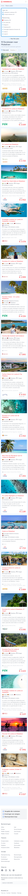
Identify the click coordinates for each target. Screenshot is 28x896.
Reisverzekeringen (5, 861)
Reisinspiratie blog (5, 854)
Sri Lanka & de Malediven (10, 144)
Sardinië (5, 350)
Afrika (2, 827)
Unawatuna (19, 85)
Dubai (5, 544)
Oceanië (16, 833)
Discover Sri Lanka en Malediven (12, 734)
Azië (15, 827)
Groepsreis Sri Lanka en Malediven (13, 108)
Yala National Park (15, 83)
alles (20, 50)
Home (2, 5)
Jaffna (24, 85)
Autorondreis (17, 845)
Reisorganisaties (18, 857)
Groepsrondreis (4, 841)
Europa (3, 829)
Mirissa (10, 85)
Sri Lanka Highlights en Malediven (13, 495)
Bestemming (5, 17)
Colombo (14, 85)
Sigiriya (8, 83)
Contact (8, 893)
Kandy (5, 83)
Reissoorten (17, 859)
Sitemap (19, 893)
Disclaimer (13, 893)
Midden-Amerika (5, 831)
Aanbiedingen (4, 859)
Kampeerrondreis (5, 847)
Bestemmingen (17, 854)
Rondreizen (4, 857)
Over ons (3, 893)
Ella (20, 83)
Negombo (6, 85)
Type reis (4, 10)
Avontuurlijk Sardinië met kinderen (13, 336)
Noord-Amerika (18, 829)
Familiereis (16, 843)
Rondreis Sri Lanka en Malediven (12, 261)
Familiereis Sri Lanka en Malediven (13, 69)
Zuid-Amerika (17, 831)
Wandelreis (16, 847)
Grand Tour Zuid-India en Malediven (13, 181)
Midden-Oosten (5, 833)
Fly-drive (3, 843)
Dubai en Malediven (8, 531)
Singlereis (3, 845)
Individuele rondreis (18, 841)
